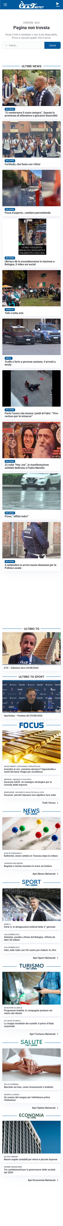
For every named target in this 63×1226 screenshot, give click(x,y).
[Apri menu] (5, 5)
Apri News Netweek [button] (44, 873)
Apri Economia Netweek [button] (42, 1180)
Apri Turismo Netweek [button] (43, 1033)
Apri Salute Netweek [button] (44, 1107)
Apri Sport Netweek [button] (44, 957)
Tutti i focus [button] (49, 802)
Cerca (52, 45)
